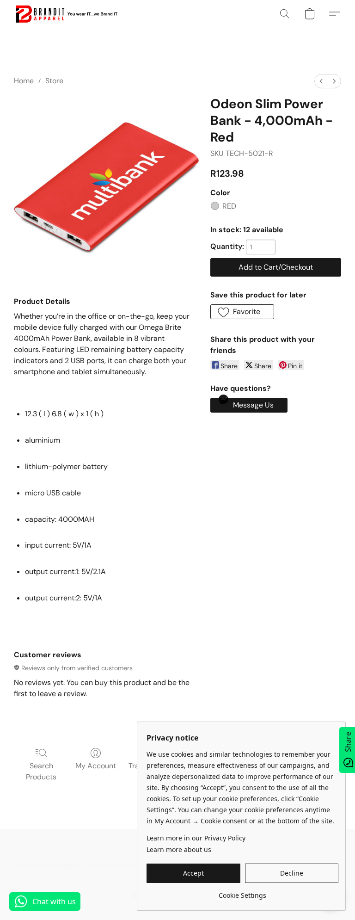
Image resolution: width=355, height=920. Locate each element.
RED (229, 206)
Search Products (41, 771)
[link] (242, 892)
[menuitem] (321, 81)
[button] (66, 14)
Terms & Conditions (49, 865)
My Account (95, 766)
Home (24, 81)
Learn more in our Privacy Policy (196, 838)
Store (54, 81)
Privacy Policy (112, 865)
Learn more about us (179, 849)
